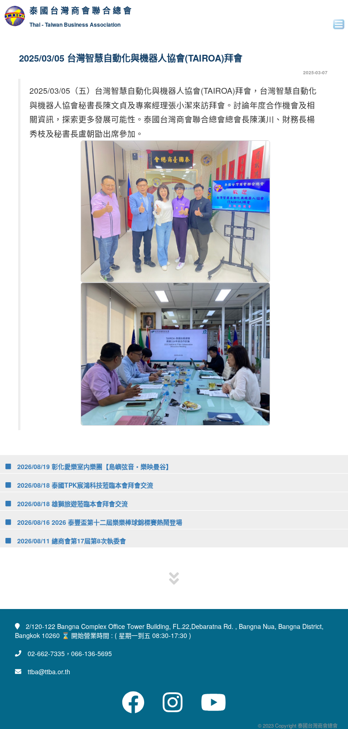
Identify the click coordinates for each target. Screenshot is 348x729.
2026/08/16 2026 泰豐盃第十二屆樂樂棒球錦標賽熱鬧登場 (98, 522)
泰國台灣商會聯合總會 (81, 10)
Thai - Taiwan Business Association (75, 25)
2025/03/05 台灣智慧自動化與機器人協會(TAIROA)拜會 (130, 57)
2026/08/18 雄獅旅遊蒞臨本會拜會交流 (71, 503)
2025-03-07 (315, 72)
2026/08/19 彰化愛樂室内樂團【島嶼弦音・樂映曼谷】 (93, 466)
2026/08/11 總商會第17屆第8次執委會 (70, 540)
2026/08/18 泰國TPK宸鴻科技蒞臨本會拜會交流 (84, 484)
